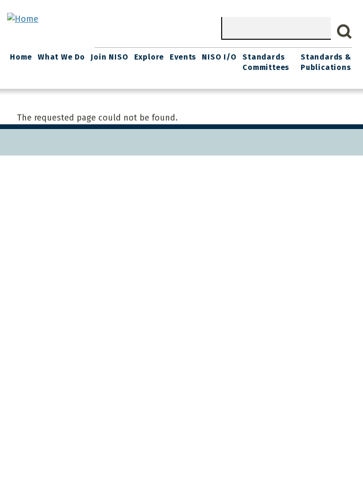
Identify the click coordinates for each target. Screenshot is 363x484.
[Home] (22, 19)
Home (21, 56)
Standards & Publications (326, 62)
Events (183, 56)
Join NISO (109, 56)
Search (344, 31)
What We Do (61, 56)
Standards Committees (265, 62)
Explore (149, 56)
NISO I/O (219, 56)
